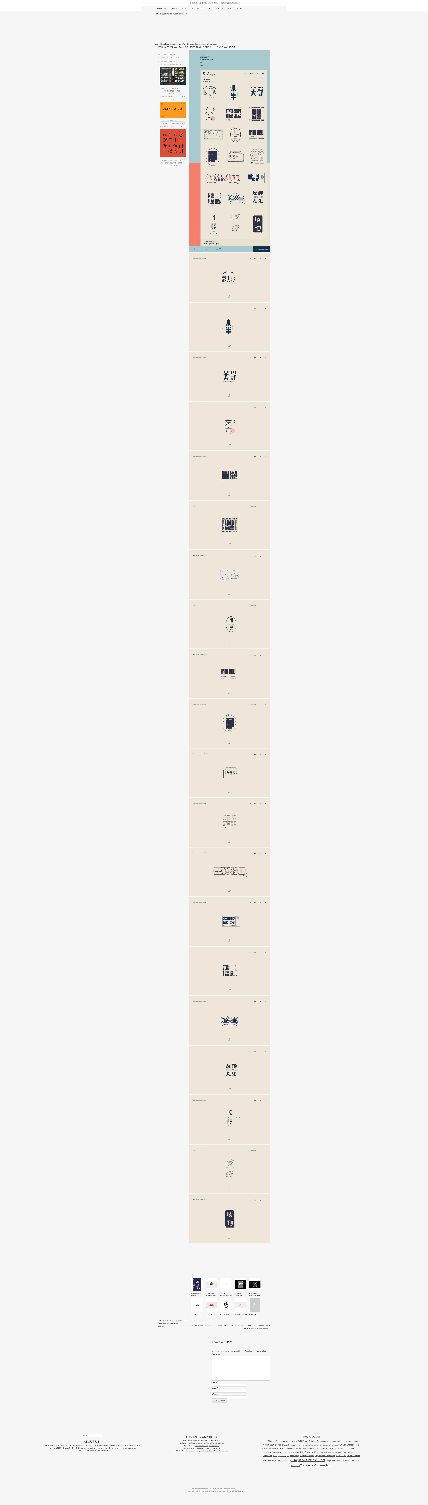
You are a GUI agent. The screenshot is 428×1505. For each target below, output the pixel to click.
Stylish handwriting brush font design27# (207, 1326)
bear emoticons (292, 1441)
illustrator (279, 1452)
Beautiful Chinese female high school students (207, 1443)
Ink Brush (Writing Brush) (291, 1452)
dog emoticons (273, 1448)
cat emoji (341, 1441)
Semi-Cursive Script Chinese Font (279, 1461)
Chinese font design (289, 1445)
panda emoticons (349, 1452)
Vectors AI (218, 8)
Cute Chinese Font (350, 1445)
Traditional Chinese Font (315, 1465)
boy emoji (323, 1441)
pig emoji (275, 1456)
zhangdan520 (172, 54)
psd (288, 1456)
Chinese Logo (310, 1445)
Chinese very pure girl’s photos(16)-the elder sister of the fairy (207, 1451)
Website (215, 1394)
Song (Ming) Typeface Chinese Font (340, 1461)
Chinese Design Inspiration (168, 44)
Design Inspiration (178, 8)
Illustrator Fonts (197, 8)
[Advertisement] (214, 30)
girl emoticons (343, 1448)
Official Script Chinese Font (327, 1452)
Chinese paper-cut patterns (333, 1445)
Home (156, 44)
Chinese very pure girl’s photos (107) (207, 1440)
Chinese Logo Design (320, 1445)
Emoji (229, 8)
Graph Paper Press (229, 1489)
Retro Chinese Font (341, 1456)
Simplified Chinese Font (308, 1460)
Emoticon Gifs (323, 1448)
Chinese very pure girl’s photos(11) (207, 1446)
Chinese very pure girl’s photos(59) (207, 1448)
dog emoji (265, 1448)
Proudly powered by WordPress (202, 1489)
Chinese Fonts (162, 8)
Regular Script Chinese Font (325, 1456)
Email (215, 1388)
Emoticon (305, 1448)
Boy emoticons (332, 1441)
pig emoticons (282, 1456)
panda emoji (339, 1452)
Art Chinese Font (272, 1441)
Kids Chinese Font (309, 1452)
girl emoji (332, 1448)
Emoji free (298, 1448)
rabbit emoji (294, 1456)
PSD (209, 8)
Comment (216, 1354)
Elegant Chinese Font (286, 1448)
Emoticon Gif (313, 1448)
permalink (171, 61)
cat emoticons (351, 1441)
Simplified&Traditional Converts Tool (171, 14)
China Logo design (272, 1445)
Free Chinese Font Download (214, 2)
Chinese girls (301, 1445)
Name (215, 1382)
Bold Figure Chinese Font (309, 1441)
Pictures (238, 8)
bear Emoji (283, 1441)
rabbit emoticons (307, 1456)
